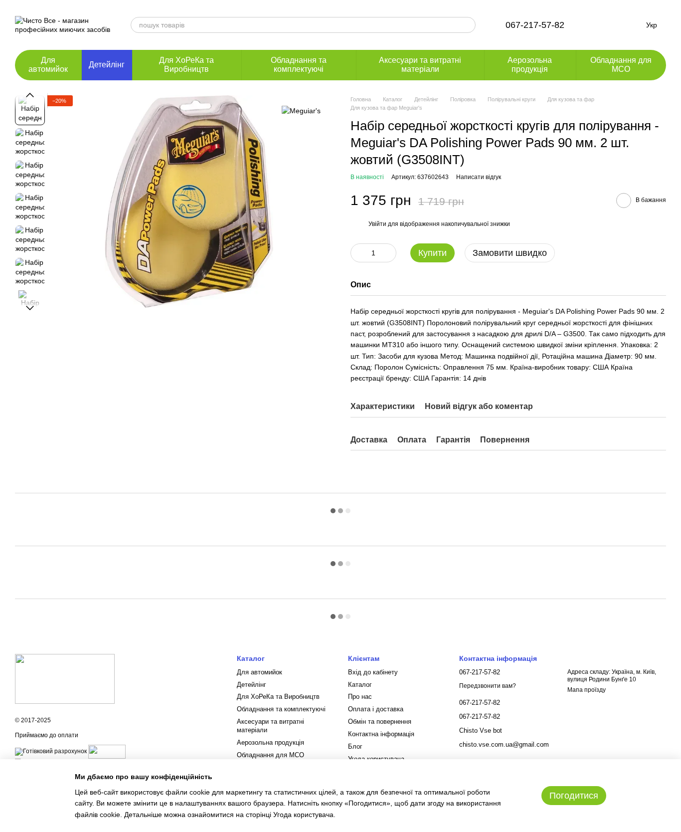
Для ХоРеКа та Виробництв (186, 64)
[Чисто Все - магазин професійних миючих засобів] (65, 678)
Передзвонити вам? (487, 685)
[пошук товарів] (468, 25)
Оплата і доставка (375, 709)
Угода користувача (303, 815)
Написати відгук (478, 177)
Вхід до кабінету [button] (373, 672)
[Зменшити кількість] (358, 253)
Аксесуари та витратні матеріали (420, 64)
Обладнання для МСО (621, 64)
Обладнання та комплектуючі (299, 64)
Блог (355, 746)
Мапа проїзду (586, 689)
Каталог (360, 684)
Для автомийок (48, 64)
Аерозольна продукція (530, 64)
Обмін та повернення (379, 721)
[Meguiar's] (301, 110)
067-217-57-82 (535, 24)
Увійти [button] (377, 223)
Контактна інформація (381, 734)
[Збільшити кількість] (389, 253)
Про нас (360, 696)
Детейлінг (107, 64)
